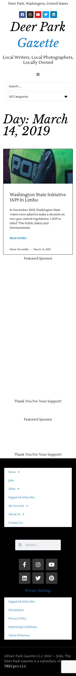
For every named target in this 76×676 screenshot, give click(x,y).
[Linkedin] (53, 14)
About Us (14, 514)
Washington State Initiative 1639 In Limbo (38, 197)
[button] (38, 74)
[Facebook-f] (24, 564)
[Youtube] (38, 14)
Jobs (11, 480)
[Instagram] (30, 14)
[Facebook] (22, 14)
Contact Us (15, 522)
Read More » (18, 238)
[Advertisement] (22, 327)
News (12, 472)
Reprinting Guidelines (22, 627)
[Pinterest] (51, 578)
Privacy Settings (38, 591)
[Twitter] (45, 14)
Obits (11, 489)
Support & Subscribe (21, 497)
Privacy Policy (17, 618)
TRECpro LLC (15, 666)
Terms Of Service (19, 635)
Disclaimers (16, 610)
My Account (16, 506)
